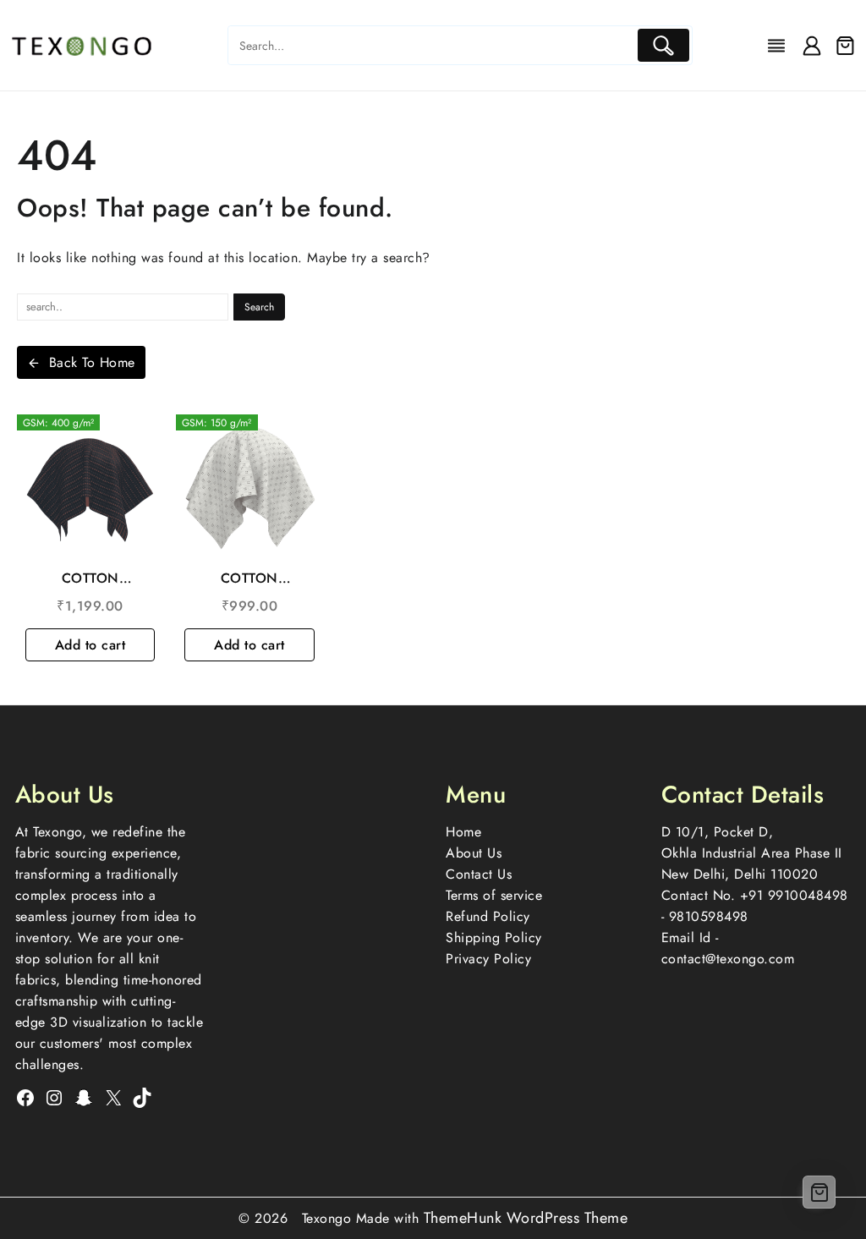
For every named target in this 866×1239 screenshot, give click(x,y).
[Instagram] (54, 1098)
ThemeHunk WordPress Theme (526, 1218)
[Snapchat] (84, 1098)
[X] (113, 1098)
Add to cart (90, 645)
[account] (812, 45)
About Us (474, 853)
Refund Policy (488, 916)
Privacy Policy (488, 958)
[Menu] (777, 45)
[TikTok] (142, 1098)
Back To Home (92, 362)
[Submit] (663, 45)
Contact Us (479, 874)
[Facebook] (25, 1098)
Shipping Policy (494, 937)
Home (463, 832)
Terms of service (494, 895)
